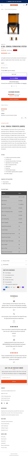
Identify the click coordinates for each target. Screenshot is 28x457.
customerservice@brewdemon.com (8, 390)
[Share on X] (14, 86)
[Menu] (1, 5)
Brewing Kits (3, 438)
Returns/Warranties (5, 423)
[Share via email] (16, 86)
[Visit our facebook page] (1, 403)
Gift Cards (3, 436)
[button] (4, 53)
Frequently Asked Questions (7, 421)
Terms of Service (22, 373)
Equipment (3, 443)
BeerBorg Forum (4, 430)
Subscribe (14, 381)
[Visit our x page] (4, 403)
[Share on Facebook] (11, 86)
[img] (4, 108)
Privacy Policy (4, 447)
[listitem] (14, 1)
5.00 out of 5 (17, 94)
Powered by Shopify (14, 453)
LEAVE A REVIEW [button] (14, 99)
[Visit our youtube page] (7, 403)
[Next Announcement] (26, 1)
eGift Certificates (4, 425)
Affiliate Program (4, 427)
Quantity (2, 63)
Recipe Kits (3, 441)
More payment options (14, 81)
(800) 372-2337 (4, 393)
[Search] (23, 5)
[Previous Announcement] (2, 1)
